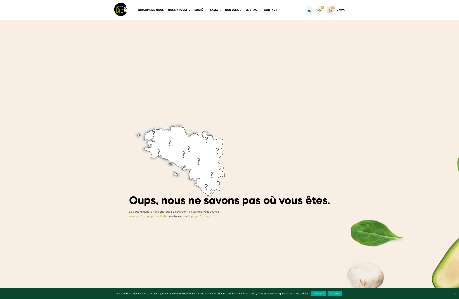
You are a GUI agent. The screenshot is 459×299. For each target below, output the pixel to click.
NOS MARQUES (178, 10)
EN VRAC (251, 10)
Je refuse (334, 293)
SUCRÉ (198, 10)
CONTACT (270, 10)
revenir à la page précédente (148, 216)
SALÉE (214, 10)
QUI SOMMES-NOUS (151, 10)
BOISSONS (232, 10)
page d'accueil (200, 216)
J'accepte (318, 293)
